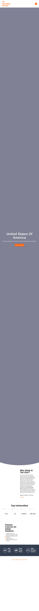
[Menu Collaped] (36, 4)
